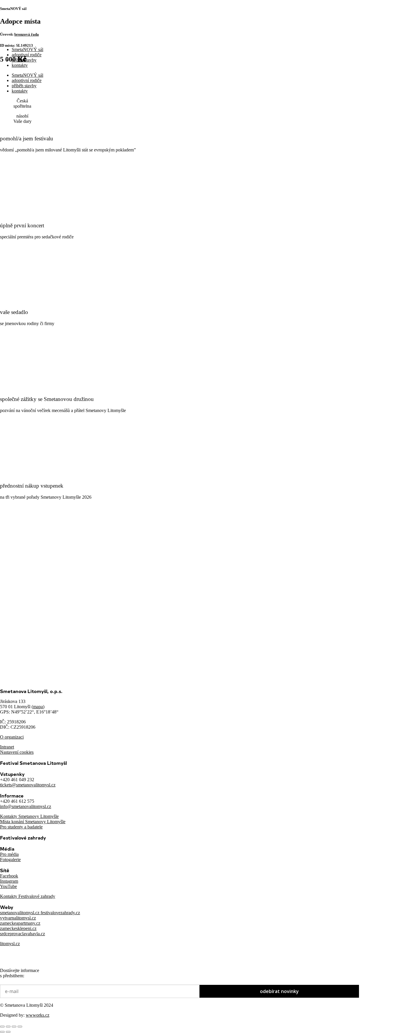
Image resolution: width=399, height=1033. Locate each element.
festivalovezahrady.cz (60, 912)
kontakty (20, 65)
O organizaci (12, 736)
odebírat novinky (279, 991)
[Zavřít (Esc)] (20, 1026)
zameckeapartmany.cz (20, 923)
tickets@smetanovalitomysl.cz (27, 784)
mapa (38, 706)
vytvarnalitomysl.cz (18, 917)
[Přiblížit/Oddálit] (2, 1026)
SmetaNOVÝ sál (27, 49)
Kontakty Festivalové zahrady (27, 896)
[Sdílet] (14, 1026)
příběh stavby (24, 59)
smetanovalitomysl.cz (20, 912)
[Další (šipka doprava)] (8, 1032)
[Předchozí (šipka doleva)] (2, 1032)
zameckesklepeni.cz (18, 928)
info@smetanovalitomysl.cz (25, 806)
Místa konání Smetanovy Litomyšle (32, 821)
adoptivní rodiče (26, 54)
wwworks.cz (37, 1015)
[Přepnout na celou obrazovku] (8, 1026)
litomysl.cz (10, 943)
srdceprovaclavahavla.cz (22, 933)
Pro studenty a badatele (21, 826)
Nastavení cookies (17, 752)
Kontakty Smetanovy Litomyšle (29, 816)
